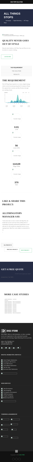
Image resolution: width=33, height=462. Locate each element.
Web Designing (7, 390)
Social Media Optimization (10, 365)
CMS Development (8, 394)
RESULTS (16, 74)
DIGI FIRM (22, 454)
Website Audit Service (8, 397)
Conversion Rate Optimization (10, 369)
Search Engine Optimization (10, 360)
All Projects (8, 245)
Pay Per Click (7, 367)
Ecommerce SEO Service (10, 361)
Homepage (8, 20)
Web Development (8, 388)
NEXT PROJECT (25, 250)
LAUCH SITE (7, 56)
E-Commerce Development (10, 392)
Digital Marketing (17, 20)
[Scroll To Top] (16, 451)
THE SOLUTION (16, 71)
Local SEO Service (8, 363)
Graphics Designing (8, 396)
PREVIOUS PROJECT (12, 249)
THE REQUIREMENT (17, 67)
